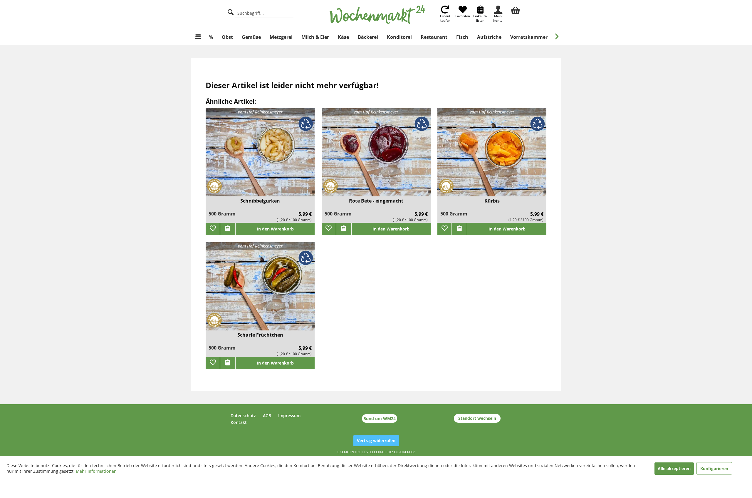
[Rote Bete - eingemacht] (376, 156)
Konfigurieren (714, 468)
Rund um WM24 (379, 418)
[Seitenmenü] (198, 37)
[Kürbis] (491, 156)
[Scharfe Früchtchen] (260, 290)
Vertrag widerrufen (376, 440)
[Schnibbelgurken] (260, 156)
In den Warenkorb (275, 229)
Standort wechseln (477, 418)
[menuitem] (515, 9)
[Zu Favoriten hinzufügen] (213, 229)
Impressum (289, 415)
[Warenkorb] (515, 9)
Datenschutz (243, 415)
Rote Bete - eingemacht (376, 201)
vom (260, 112)
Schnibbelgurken (260, 201)
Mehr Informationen (96, 471)
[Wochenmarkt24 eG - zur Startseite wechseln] (378, 14)
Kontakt (239, 422)
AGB (267, 415)
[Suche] (231, 11)
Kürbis (492, 201)
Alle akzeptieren (674, 468)
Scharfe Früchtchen (260, 335)
